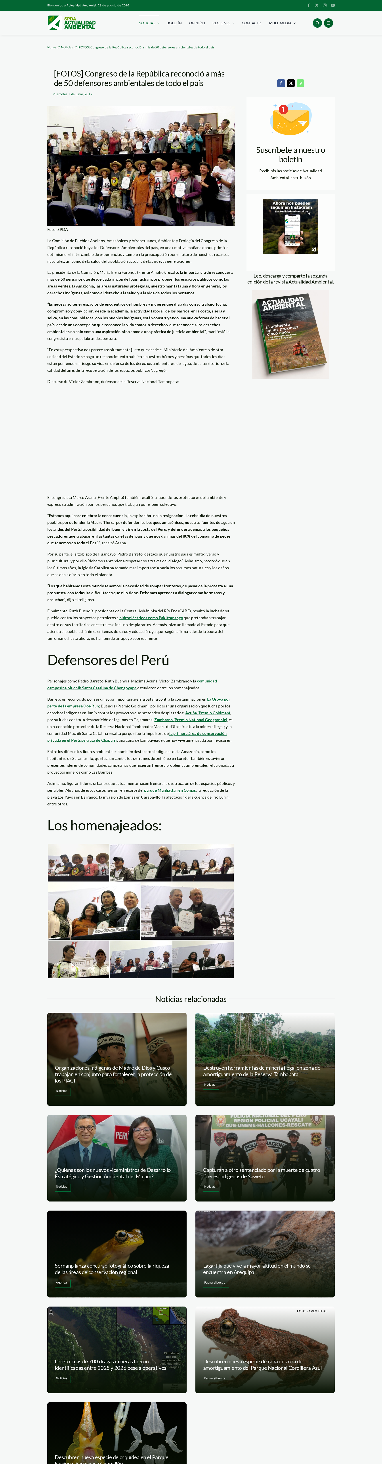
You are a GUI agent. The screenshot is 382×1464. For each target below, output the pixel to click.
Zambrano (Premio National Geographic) (190, 719)
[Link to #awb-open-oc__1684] (328, 23)
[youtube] (333, 5)
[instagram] (325, 5)
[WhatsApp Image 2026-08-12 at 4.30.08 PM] (290, 292)
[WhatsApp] (300, 83)
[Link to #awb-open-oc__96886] (317, 23)
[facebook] (309, 5)
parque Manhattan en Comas (170, 790)
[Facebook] (281, 83)
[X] (291, 83)
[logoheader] (71, 17)
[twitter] (317, 5)
